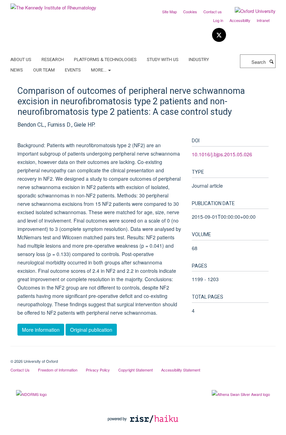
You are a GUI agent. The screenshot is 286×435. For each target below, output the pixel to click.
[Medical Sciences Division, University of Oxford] (143, 355)
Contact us (212, 11)
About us (20, 59)
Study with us (163, 59)
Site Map (169, 11)
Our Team (44, 70)
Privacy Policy (98, 370)
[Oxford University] (250, 11)
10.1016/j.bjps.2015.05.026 (222, 154)
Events (73, 70)
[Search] (271, 61)
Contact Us (20, 370)
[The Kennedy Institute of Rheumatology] (53, 5)
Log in (218, 20)
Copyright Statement (135, 370)
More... (99, 70)
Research (53, 59)
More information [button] (41, 329)
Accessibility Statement (180, 370)
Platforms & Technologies (105, 59)
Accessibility (239, 20)
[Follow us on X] (219, 35)
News (16, 70)
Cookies (190, 11)
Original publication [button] (91, 329)
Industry (199, 59)
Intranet (263, 20)
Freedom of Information (57, 370)
